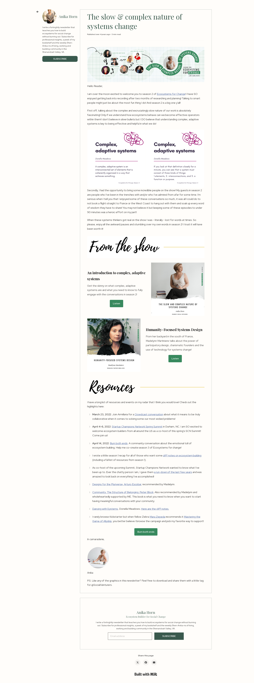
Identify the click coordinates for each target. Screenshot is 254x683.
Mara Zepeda (157, 516)
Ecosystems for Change (171, 94)
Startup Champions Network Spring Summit (137, 426)
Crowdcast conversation (149, 414)
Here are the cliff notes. (155, 508)
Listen (116, 303)
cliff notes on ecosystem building (182, 455)
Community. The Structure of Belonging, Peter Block (122, 492)
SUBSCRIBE (60, 58)
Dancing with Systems (105, 508)
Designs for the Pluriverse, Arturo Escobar (116, 484)
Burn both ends (118, 443)
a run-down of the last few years (173, 472)
